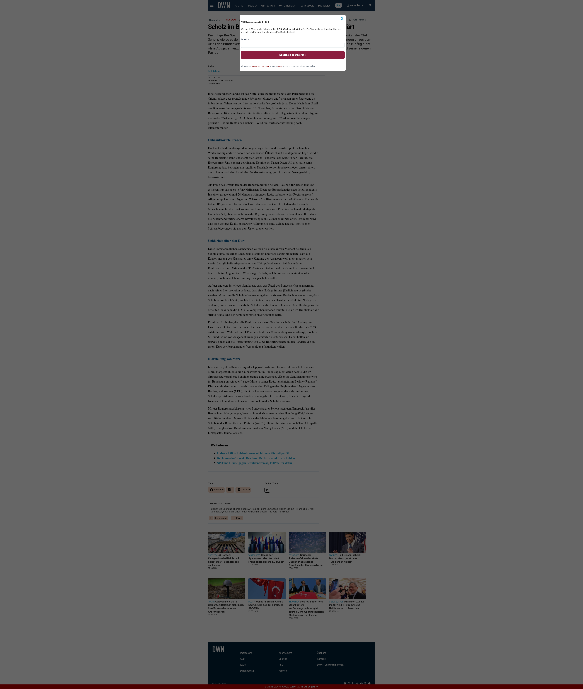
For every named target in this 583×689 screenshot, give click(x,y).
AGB (280, 66)
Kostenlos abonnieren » (292, 54)
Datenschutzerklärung (260, 66)
